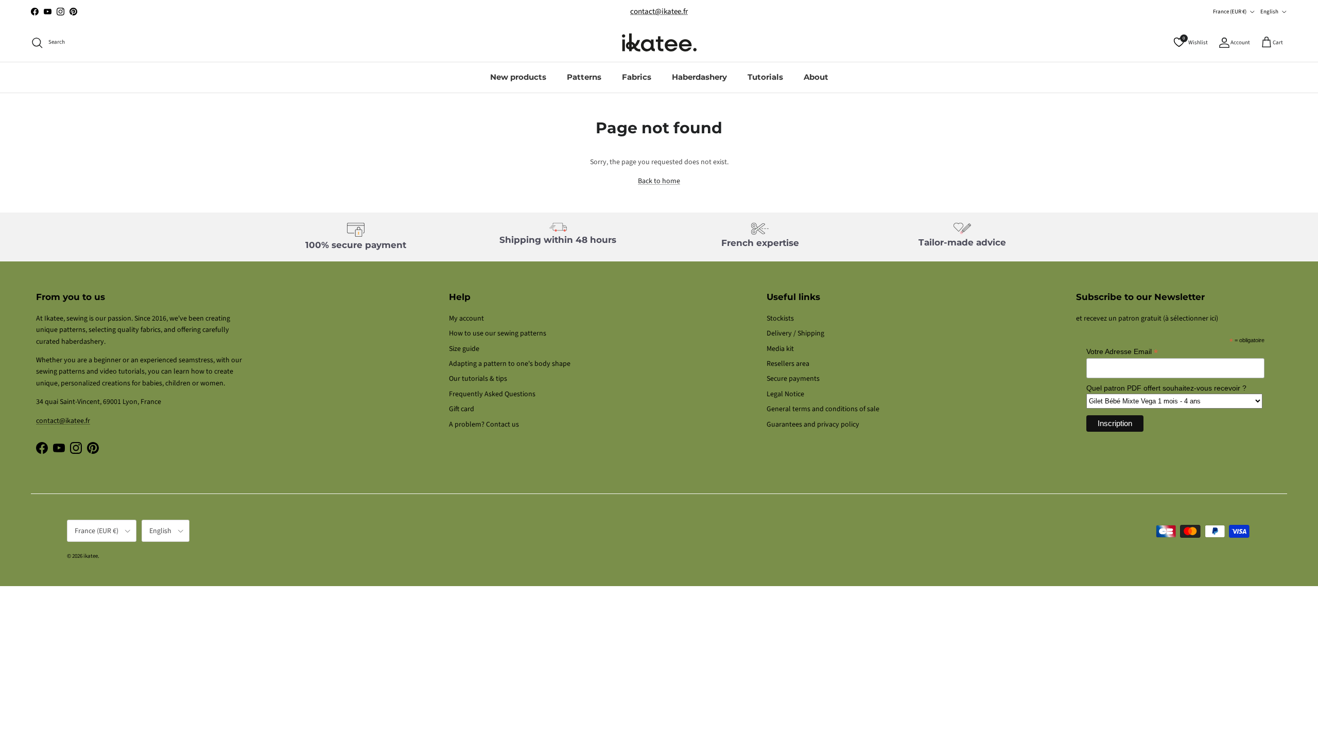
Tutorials (765, 77)
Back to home (659, 181)
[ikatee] (659, 42)
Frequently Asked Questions (492, 394)
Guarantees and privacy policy (813, 424)
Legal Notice (785, 394)
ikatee (90, 556)
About (816, 77)
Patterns (584, 77)
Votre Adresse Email (1122, 352)
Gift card (461, 409)
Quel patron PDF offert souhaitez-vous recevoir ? (1166, 388)
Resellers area (788, 364)
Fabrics (636, 77)
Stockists (780, 318)
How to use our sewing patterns (497, 333)
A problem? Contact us (484, 424)
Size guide (464, 349)
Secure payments (793, 379)
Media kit (780, 349)
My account (466, 318)
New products (518, 77)
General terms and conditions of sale (823, 409)
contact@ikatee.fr (659, 11)
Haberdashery (699, 77)
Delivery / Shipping (795, 333)
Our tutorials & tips (478, 379)
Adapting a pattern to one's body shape (509, 364)
